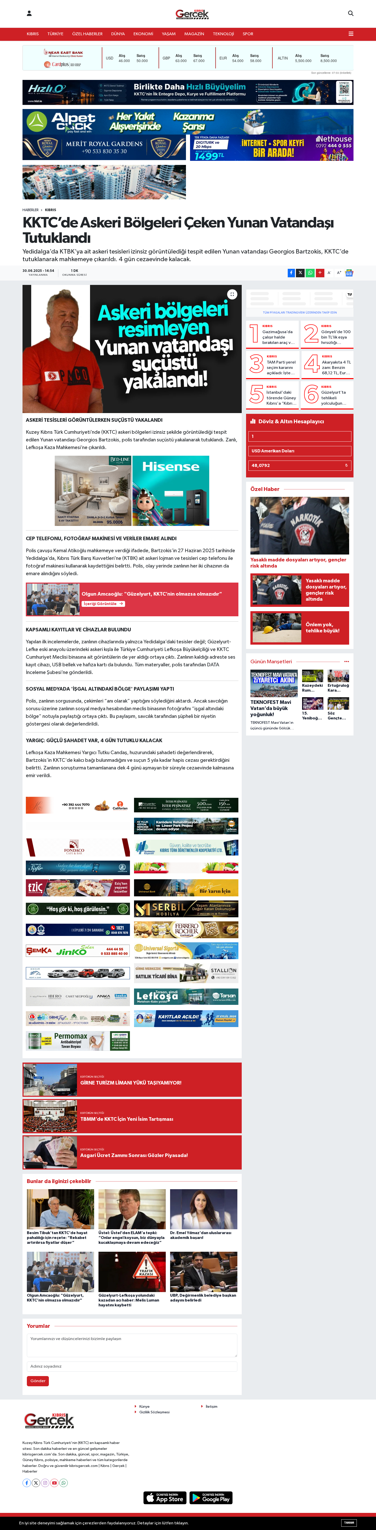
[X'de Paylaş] (300, 273)
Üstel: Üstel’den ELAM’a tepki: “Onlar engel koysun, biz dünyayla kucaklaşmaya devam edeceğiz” (131, 1238)
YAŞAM (169, 34)
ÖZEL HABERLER (87, 34)
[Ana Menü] (351, 34)
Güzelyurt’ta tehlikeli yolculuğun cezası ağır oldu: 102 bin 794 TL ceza (333, 398)
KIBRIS (33, 34)
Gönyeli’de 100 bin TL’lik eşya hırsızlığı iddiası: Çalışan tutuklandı (336, 338)
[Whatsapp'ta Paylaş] (310, 273)
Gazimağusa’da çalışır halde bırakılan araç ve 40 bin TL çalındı (277, 338)
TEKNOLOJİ (223, 34)
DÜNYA (118, 34)
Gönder (38, 1381)
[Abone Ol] (349, 272)
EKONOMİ (143, 34)
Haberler (31, 210)
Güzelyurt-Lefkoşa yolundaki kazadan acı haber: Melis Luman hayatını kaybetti (128, 1300)
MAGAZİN (194, 34)
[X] (36, 1483)
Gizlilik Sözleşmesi (154, 1412)
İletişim (211, 1406)
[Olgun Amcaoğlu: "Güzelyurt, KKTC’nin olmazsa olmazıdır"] (60, 1272)
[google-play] (211, 1498)
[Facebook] (27, 1483)
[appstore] (165, 1498)
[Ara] (350, 13)
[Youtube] (54, 1483)
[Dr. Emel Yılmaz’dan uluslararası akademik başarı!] (203, 1209)
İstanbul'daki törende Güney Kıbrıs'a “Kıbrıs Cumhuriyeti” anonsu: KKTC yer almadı (281, 398)
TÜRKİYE (55, 34)
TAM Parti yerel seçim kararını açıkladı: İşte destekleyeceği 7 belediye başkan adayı (282, 368)
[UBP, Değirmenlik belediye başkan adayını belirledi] (203, 1272)
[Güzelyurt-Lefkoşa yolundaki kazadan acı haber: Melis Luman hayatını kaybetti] (132, 1272)
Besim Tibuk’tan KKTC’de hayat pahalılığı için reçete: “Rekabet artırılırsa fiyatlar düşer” (57, 1238)
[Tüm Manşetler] (346, 662)
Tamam (349, 1522)
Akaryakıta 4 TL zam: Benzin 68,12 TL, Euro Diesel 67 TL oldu (336, 368)
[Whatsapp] (63, 1483)
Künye (144, 1406)
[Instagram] (45, 1483)
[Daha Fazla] (320, 273)
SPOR (248, 34)
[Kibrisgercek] (192, 14)
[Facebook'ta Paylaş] (291, 273)
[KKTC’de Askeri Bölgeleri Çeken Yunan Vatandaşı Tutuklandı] (132, 349)
